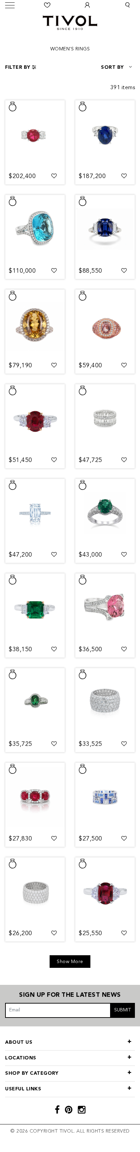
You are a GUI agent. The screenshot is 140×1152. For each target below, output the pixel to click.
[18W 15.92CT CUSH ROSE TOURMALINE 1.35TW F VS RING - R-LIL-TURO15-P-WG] (105, 608)
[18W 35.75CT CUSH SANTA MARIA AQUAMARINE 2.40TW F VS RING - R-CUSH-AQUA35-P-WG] (35, 229)
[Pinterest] (69, 1110)
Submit (122, 1010)
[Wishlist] (47, 5)
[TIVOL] (70, 22)
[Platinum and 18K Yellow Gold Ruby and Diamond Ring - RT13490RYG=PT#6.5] (35, 418)
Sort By (112, 67)
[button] (127, 5)
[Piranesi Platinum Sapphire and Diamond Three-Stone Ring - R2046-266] (105, 134)
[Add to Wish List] (54, 176)
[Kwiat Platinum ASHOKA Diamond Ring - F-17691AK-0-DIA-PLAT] (35, 513)
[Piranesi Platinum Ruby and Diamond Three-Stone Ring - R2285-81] (35, 134)
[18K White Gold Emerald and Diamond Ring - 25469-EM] (35, 702)
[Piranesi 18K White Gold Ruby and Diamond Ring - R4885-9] (35, 797)
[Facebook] (57, 1110)
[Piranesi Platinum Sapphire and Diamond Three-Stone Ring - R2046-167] (105, 229)
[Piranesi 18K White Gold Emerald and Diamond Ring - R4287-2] (105, 513)
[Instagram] (82, 1110)
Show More (70, 961)
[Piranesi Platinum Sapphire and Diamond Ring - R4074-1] (35, 324)
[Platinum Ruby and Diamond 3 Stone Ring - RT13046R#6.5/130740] (105, 892)
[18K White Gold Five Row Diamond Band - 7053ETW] (105, 702)
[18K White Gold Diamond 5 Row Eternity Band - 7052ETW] (35, 892)
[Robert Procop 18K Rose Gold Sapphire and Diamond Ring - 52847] (105, 324)
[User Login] (87, 5)
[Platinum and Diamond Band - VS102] (105, 418)
